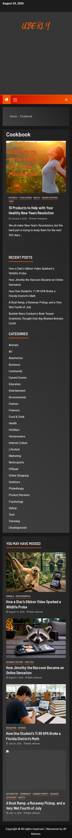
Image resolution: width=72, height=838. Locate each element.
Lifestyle (14, 449)
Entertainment (17, 390)
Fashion (13, 403)
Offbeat (13, 469)
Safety (13, 508)
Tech (11, 201)
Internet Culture (18, 443)
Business (13, 198)
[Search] (66, 99)
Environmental (17, 397)
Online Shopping (50, 198)
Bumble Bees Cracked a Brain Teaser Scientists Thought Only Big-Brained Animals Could (36, 318)
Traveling (14, 521)
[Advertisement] (36, 67)
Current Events (18, 377)
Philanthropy (16, 488)
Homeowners (17, 436)
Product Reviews (19, 495)
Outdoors (14, 482)
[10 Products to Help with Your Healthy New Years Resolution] (36, 167)
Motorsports (16, 462)
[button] (14, 99)
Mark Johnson (36, 612)
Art (10, 351)
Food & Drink (25, 198)
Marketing (15, 456)
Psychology (16, 501)
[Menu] (14, 99)
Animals (14, 345)
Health (36, 198)
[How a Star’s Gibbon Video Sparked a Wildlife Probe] (36, 572)
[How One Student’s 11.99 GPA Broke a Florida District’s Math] (36, 704)
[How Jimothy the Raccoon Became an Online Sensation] (36, 638)
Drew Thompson (39, 218)
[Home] (7, 99)
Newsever (52, 829)
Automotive (16, 358)
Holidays (14, 429)
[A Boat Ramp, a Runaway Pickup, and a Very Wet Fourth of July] (36, 770)
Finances (14, 410)
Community (15, 371)
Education (15, 384)
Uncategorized (18, 527)
